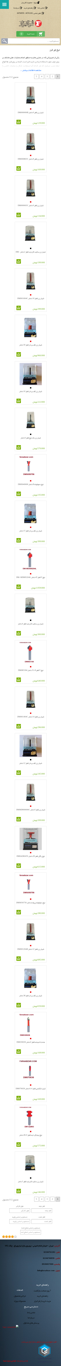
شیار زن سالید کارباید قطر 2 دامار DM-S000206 (31, 252)
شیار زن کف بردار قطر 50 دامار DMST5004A (30, 345)
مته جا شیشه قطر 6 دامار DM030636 (31, 1042)
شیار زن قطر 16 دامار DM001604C (30, 298)
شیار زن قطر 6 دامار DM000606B (31, 112)
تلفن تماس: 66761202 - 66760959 (29, 13)
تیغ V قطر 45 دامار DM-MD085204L (30, 577)
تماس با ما (41, 8)
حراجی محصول (20, 1296)
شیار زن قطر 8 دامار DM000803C (31, 159)
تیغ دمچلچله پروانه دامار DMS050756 (30, 902)
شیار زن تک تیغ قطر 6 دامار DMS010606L (31, 437)
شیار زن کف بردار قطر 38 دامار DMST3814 (30, 995)
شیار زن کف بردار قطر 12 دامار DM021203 (30, 763)
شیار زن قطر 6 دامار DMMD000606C (30, 809)
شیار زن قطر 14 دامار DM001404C (30, 716)
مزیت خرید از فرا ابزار (42, 1301)
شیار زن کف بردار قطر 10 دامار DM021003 (30, 391)
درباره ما (16, 8)
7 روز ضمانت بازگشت (42, 1291)
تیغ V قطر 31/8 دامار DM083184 (30, 670)
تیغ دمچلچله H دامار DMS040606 (31, 484)
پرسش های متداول (31, 1323)
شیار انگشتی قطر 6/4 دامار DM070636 (31, 1088)
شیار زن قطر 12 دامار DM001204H (30, 949)
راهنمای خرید (28, 8)
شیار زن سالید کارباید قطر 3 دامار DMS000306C (30, 1181)
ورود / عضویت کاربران (29, 2)
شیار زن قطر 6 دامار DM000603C (31, 205)
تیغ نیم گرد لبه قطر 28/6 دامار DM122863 (30, 1135)
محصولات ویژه (20, 1301)
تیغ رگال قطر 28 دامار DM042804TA (31, 856)
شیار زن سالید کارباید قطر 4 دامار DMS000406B (30, 623)
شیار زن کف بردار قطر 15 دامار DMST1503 (30, 530)
